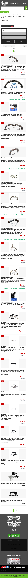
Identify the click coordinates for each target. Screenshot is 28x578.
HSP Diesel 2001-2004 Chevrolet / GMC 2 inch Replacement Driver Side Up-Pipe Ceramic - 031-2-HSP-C (12, 440)
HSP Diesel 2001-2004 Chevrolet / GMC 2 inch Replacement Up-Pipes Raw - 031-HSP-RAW (13, 394)
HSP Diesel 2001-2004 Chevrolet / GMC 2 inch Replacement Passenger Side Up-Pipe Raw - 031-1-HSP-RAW (13, 349)
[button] (11, 510)
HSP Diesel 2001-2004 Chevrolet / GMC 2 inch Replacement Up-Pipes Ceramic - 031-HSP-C (13, 462)
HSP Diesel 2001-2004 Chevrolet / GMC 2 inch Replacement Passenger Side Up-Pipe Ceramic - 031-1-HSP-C (13, 372)
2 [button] (14, 510)
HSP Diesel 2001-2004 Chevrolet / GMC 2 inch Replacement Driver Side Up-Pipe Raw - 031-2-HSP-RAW (13, 417)
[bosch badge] (14, 561)
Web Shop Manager (14, 576)
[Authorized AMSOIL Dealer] (13, 567)
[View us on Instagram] (15, 530)
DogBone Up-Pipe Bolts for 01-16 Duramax (13, 483)
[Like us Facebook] (13, 530)
